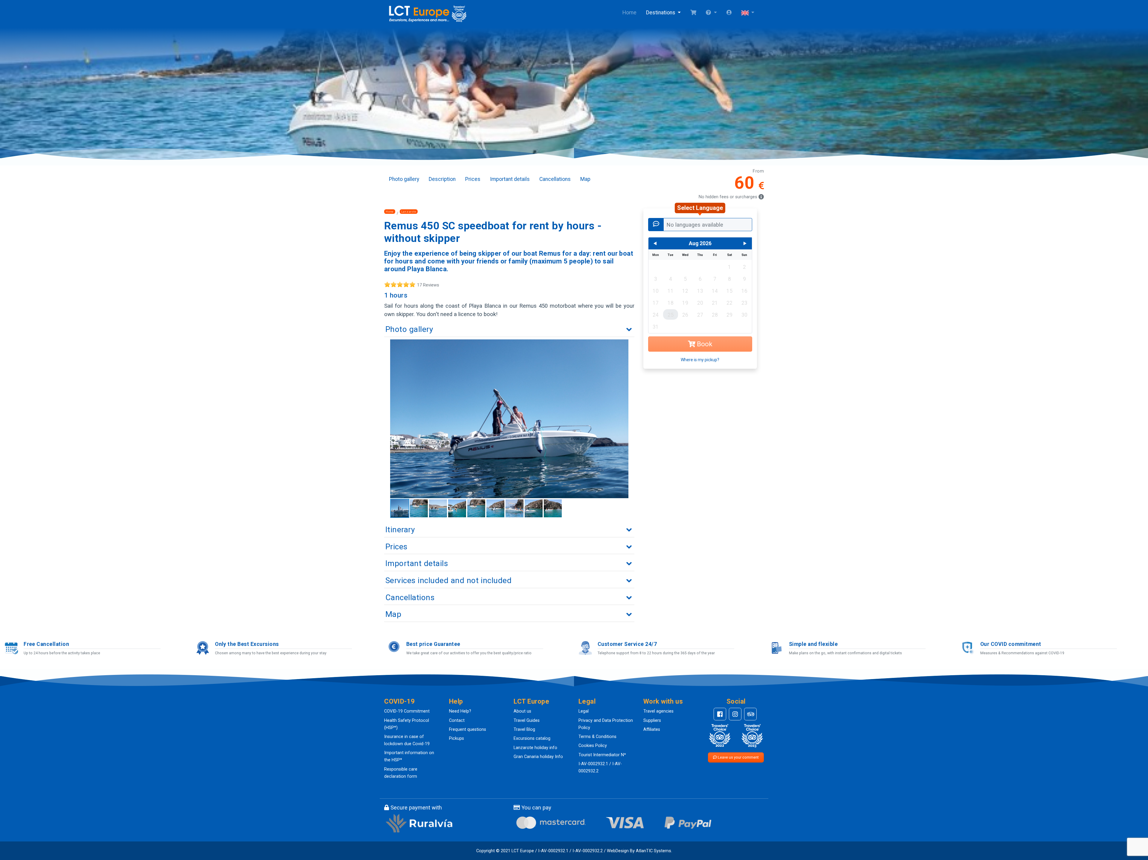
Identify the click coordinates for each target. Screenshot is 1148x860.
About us (522, 711)
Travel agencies (658, 711)
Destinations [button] (661, 13)
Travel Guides (527, 720)
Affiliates (651, 729)
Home (629, 13)
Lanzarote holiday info (535, 747)
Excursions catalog (532, 738)
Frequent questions (467, 729)
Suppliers (652, 720)
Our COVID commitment (1010, 644)
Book (703, 344)
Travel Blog (524, 729)
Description (442, 179)
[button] (711, 12)
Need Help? (460, 711)
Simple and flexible (813, 644)
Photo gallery (404, 179)
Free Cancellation (46, 644)
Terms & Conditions (597, 736)
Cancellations (555, 179)
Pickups (456, 738)
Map (585, 179)
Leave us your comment (738, 757)
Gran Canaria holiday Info (538, 756)
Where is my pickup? (700, 359)
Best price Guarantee (433, 644)
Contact (457, 720)
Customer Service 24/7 (627, 644)
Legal (583, 711)
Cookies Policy (592, 745)
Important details (510, 179)
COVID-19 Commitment (407, 711)
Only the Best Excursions (247, 644)
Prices (472, 179)
